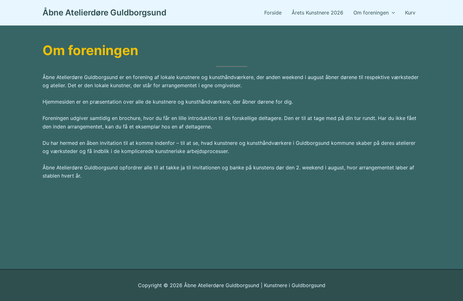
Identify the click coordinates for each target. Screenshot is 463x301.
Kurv (410, 12)
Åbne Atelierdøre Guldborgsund (104, 12)
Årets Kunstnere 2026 (317, 12)
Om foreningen (371, 12)
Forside (273, 12)
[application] (392, 12)
